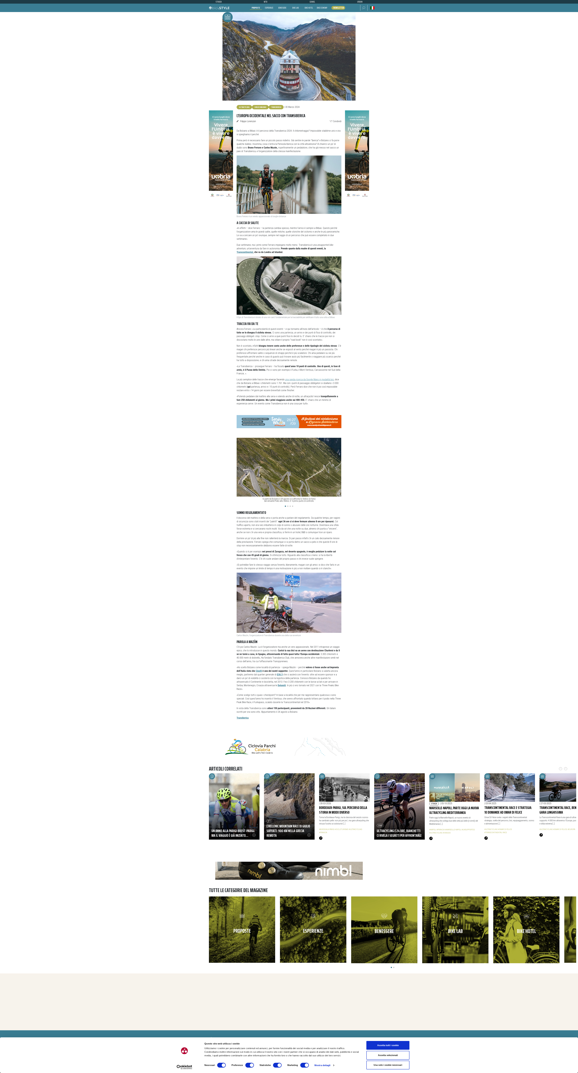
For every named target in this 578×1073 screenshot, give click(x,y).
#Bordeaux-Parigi (327, 829)
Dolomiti (282, 685)
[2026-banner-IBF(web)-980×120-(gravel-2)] (289, 746)
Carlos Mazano (260, 107)
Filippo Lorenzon (248, 121)
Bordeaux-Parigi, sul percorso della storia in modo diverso (343, 810)
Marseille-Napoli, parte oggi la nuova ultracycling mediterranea (454, 810)
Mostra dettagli (322, 1065)
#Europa (571, 829)
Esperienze (269, 8)
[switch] (249, 1065)
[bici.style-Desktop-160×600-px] (221, 155)
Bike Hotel (309, 8)
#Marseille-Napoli (453, 829)
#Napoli (432, 829)
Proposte (256, 8)
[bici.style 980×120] (289, 870)
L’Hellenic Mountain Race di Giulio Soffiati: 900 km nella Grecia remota (288, 830)
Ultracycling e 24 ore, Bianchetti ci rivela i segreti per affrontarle (399, 833)
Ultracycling (244, 107)
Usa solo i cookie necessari (388, 1065)
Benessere (282, 8)
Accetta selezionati (388, 1055)
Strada (380, 825)
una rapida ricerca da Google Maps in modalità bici (309, 379)
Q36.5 (280, 674)
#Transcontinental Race (495, 832)
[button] (364, 8)
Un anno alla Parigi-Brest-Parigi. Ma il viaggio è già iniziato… (233, 833)
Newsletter (338, 8)
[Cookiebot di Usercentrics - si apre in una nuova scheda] (184, 1067)
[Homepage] (219, 8)
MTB (269, 820)
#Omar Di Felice (505, 829)
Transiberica (276, 107)
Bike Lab (295, 8)
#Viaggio (447, 833)
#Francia (323, 832)
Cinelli (259, 671)
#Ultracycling (355, 829)
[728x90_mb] (289, 421)
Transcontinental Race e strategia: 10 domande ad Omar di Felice (508, 810)
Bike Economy (322, 8)
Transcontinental (245, 252)
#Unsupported (468, 829)
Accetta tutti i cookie (388, 1045)
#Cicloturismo (341, 829)
